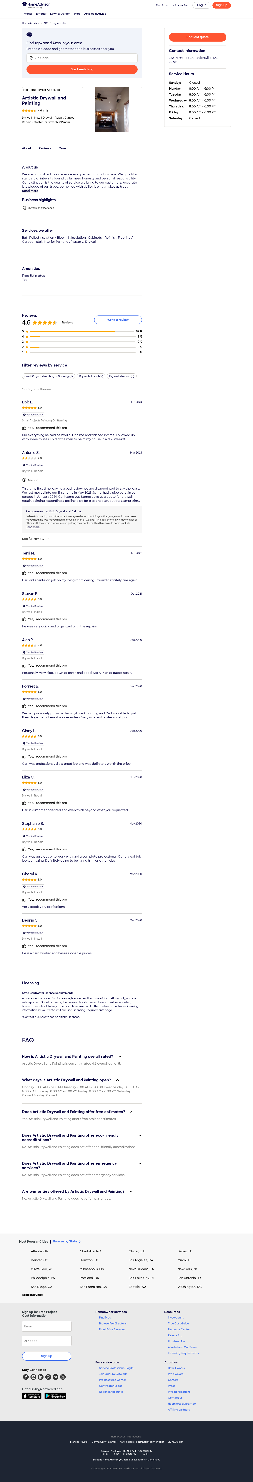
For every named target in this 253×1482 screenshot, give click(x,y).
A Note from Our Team (182, 1347)
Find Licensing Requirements (85, 1010)
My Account (176, 1317)
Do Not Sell (129, 1452)
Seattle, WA (137, 1287)
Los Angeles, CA (141, 1260)
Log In (201, 5)
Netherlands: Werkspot (151, 1441)
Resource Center (179, 1329)
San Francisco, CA (93, 1287)
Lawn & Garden (60, 13)
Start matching (82, 69)
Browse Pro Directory (112, 1323)
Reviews (45, 148)
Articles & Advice (95, 13)
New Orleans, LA (141, 1269)
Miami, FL (185, 1260)
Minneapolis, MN (92, 1269)
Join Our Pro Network (113, 1374)
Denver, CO (39, 1260)
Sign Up (221, 5)
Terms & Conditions (149, 1459)
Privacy (105, 1452)
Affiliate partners (179, 1409)
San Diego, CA (41, 1287)
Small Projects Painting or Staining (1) (48, 376)
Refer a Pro (175, 1335)
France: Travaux (79, 1441)
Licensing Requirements (183, 1353)
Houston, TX (89, 1260)
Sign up (46, 1356)
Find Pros (105, 1317)
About (26, 148)
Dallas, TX (185, 1251)
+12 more (64, 122)
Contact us (175, 1397)
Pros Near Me (176, 1341)
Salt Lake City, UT (142, 1278)
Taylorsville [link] (59, 23)
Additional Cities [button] (32, 1294)
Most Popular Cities (33, 1242)
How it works (176, 1368)
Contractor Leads (110, 1386)
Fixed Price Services (112, 1329)
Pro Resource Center (112, 1380)
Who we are (176, 1374)
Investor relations (179, 1391)
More (77, 13)
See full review (33, 539)
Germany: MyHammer (104, 1441)
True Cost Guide (178, 1323)
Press (171, 1386)
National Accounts (111, 1391)
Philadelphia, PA (43, 1278)
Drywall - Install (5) (91, 376)
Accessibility (145, 1453)
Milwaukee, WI (41, 1269)
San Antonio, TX (189, 1278)
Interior (27, 13)
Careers (173, 1380)
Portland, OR (89, 1278)
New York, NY (188, 1269)
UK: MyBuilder (175, 1441)
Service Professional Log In (116, 1368)
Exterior (41, 13)
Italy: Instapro (127, 1441)
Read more (30, 191)
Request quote (198, 37)
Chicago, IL (137, 1251)
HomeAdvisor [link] (31, 23)
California (116, 1452)
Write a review (118, 320)
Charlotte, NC (90, 1251)
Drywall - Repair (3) (121, 376)
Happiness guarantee (182, 1403)
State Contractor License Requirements (47, 993)
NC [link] (46, 23)
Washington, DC (190, 1287)
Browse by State (65, 1241)
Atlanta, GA (39, 1251)
